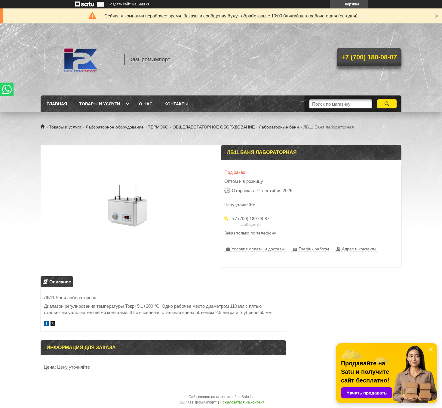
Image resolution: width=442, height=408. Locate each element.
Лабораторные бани (279, 127)
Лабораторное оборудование (115, 127)
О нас (145, 103)
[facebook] (46, 324)
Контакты (176, 103)
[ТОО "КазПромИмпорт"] (80, 59)
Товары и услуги (99, 103)
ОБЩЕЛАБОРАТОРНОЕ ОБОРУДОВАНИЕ (214, 127)
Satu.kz (247, 397)
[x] (53, 324)
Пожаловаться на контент (242, 402)
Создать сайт (119, 4)
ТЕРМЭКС (158, 127)
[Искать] (387, 103)
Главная (57, 103)
